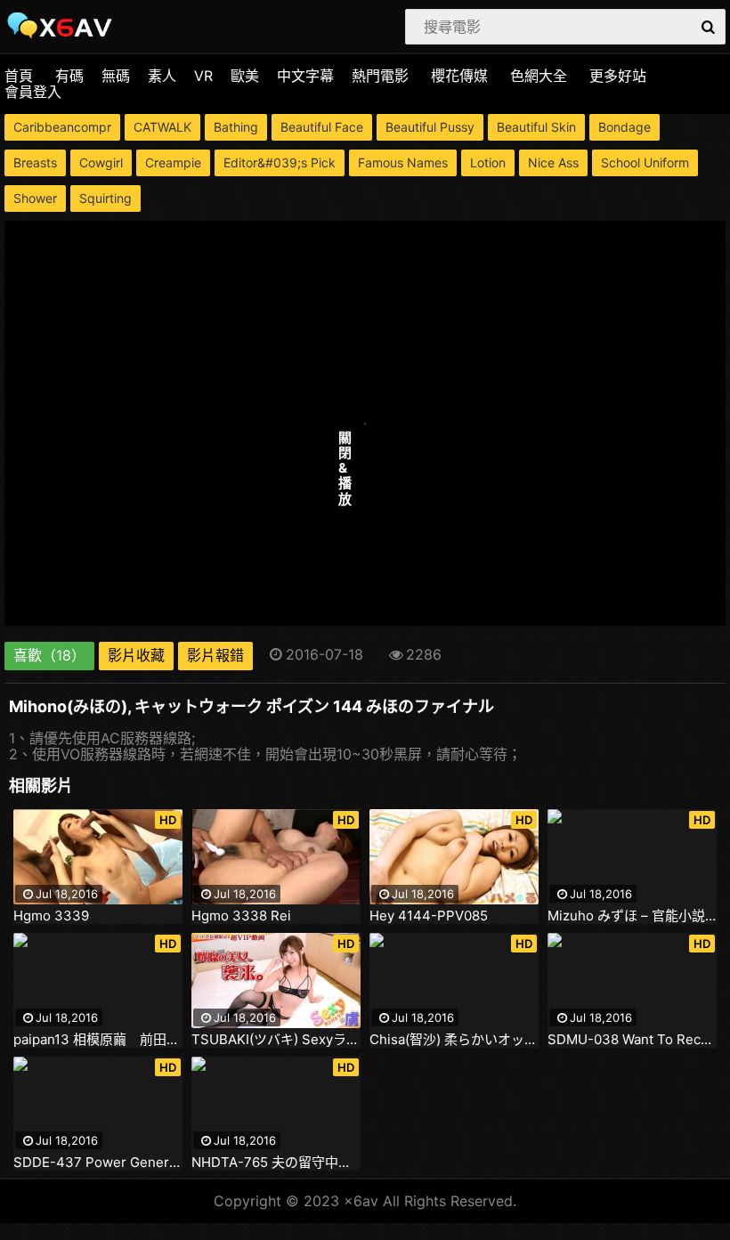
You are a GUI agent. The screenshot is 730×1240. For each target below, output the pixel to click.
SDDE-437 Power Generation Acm (97, 1163)
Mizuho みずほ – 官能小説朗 (632, 916)
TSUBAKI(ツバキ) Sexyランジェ (276, 1040)
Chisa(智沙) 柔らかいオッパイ (454, 1040)
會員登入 (32, 92)
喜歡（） (49, 655)
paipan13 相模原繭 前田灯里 (97, 1040)
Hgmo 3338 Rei (241, 916)
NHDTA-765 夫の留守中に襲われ (276, 1163)
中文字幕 (305, 76)
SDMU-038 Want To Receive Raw (632, 1040)
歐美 (245, 76)
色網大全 (538, 76)
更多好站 (617, 76)
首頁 (18, 76)
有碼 (69, 76)
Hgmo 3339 (51, 916)
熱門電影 (380, 76)
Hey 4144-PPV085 (428, 916)
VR (203, 76)
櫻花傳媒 (459, 76)
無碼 (115, 76)
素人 (162, 76)
